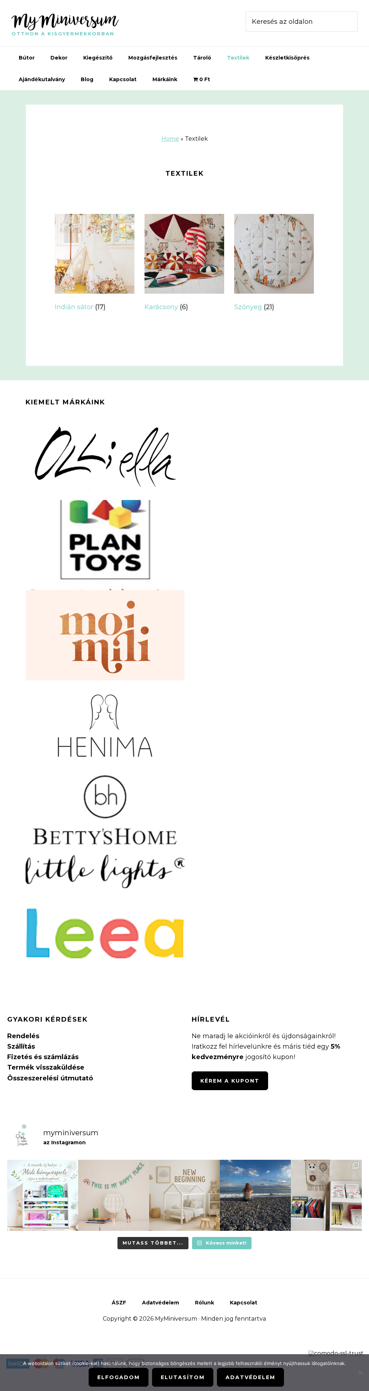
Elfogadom (118, 1377)
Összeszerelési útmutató (50, 1078)
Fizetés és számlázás (43, 1057)
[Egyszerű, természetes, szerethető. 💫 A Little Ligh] (113, 1195)
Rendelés (23, 1036)
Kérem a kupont (229, 1081)
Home (170, 138)
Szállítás (21, 1046)
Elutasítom (183, 1377)
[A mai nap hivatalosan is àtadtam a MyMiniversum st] (255, 1195)
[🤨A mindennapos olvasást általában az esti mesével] (326, 1195)
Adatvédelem (250, 1377)
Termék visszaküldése (45, 1067)
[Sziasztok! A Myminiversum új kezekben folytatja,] (184, 1195)
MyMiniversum (65, 19)
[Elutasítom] (360, 1372)
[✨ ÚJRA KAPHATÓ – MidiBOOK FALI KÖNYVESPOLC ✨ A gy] (42, 1195)
